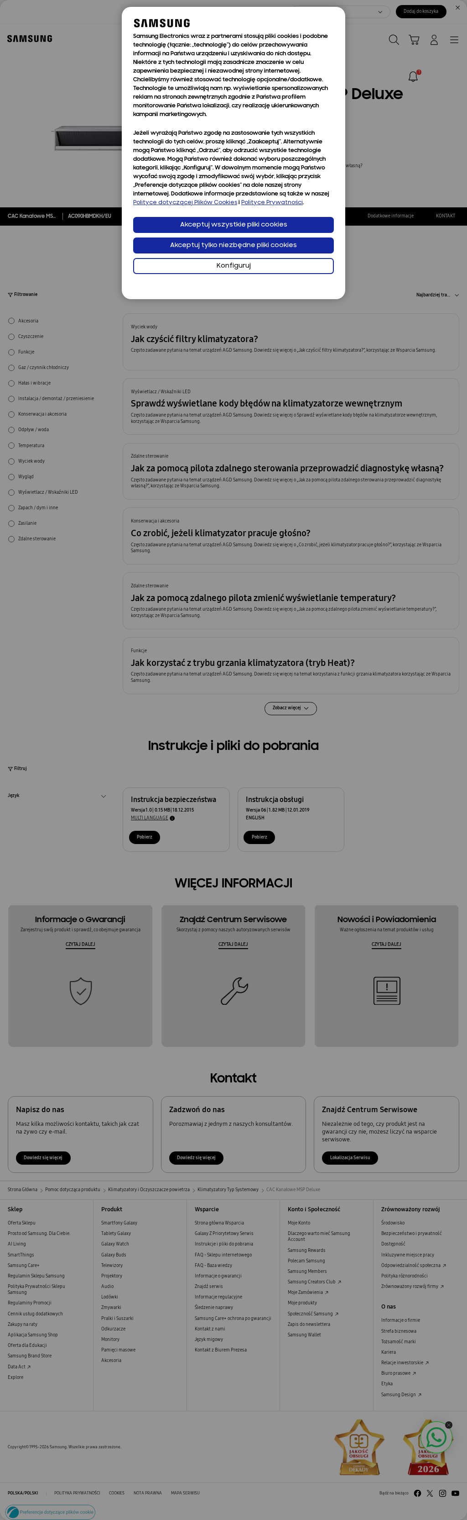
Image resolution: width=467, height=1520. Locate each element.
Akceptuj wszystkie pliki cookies (233, 225)
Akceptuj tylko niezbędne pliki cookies (233, 245)
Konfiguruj (234, 266)
